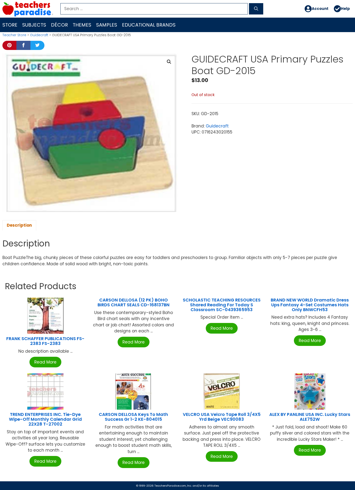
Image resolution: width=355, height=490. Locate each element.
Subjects (34, 24)
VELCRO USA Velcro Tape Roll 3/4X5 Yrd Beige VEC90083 (222, 416)
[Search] (256, 9)
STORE (9, 24)
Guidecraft (39, 35)
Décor (59, 24)
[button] (169, 61)
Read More (45, 362)
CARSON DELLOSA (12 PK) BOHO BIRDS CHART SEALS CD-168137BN (134, 302)
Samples (106, 24)
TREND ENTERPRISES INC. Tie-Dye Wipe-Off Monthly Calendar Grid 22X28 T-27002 (45, 419)
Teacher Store (14, 35)
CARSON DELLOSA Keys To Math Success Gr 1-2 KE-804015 (133, 416)
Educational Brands (149, 24)
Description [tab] (19, 225)
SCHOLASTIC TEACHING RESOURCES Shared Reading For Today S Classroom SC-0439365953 (222, 305)
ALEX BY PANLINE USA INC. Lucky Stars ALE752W (309, 416)
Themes (82, 24)
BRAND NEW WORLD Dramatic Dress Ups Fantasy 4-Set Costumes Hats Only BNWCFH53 (310, 305)
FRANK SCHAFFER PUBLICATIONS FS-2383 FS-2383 (45, 341)
